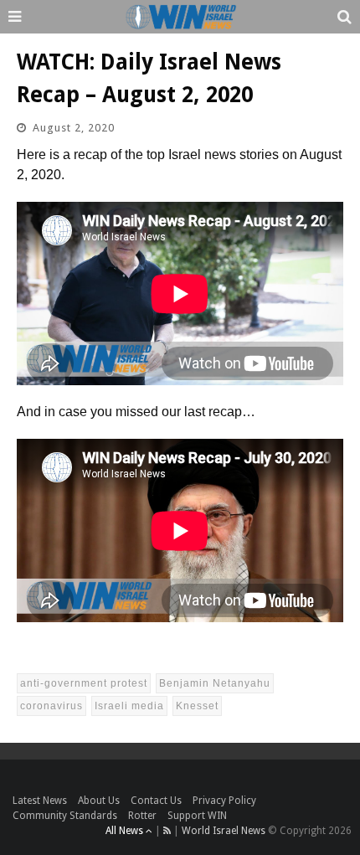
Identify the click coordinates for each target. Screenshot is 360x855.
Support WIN (197, 816)
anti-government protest (83, 683)
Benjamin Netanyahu (214, 683)
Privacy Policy (224, 800)
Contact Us (156, 800)
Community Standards (65, 816)
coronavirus (51, 706)
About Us (99, 800)
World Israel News (223, 831)
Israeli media (129, 706)
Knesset (197, 706)
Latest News (40, 800)
